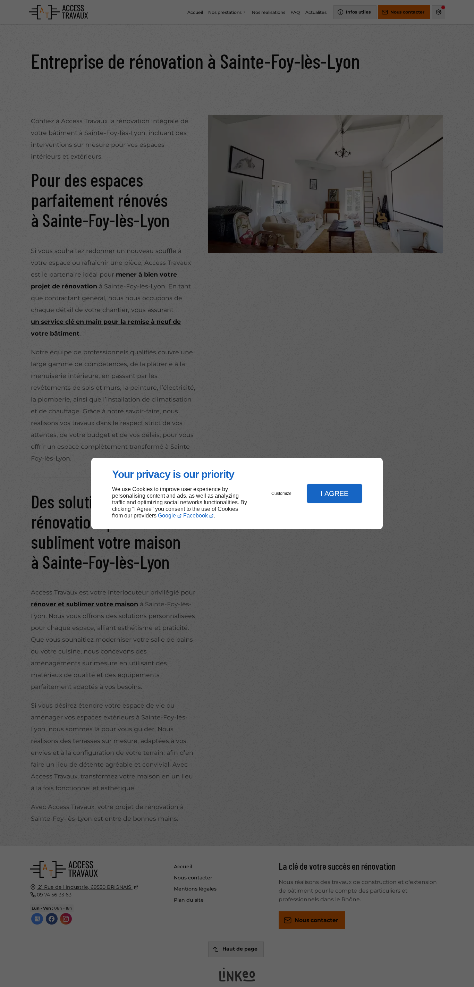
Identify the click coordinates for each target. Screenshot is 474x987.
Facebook (195, 515)
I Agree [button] (334, 493)
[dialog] (237, 494)
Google (167, 515)
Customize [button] (281, 493)
